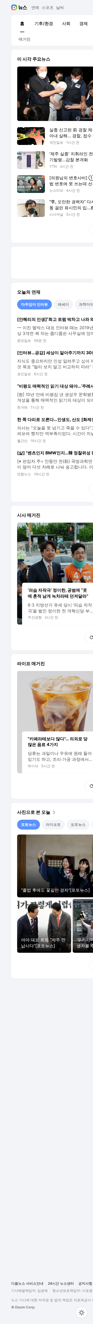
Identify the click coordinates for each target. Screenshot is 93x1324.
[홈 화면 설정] (81, 1312)
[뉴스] (22, 7)
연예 (35, 7)
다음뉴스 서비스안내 (27, 1283)
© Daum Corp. (23, 1307)
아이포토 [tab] (53, 824)
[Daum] (14, 7)
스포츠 (48, 7)
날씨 (60, 7)
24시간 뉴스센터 (61, 1283)
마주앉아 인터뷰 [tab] (34, 304)
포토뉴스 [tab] (28, 824)
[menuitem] (22, 23)
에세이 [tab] (63, 304)
